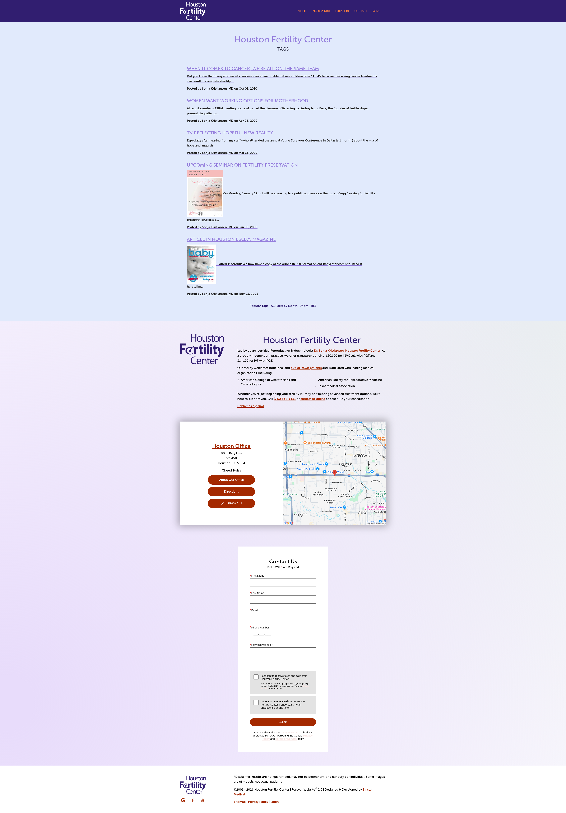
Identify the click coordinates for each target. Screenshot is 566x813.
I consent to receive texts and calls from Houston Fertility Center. (286, 682)
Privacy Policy (258, 801)
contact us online (312, 398)
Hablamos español (250, 406)
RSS (313, 305)
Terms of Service (286, 738)
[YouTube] (203, 800)
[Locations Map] (334, 473)
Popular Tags (259, 305)
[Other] (183, 800)
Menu (376, 11)
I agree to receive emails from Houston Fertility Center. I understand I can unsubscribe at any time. (283, 704)
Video (302, 11)
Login (274, 801)
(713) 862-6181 (285, 398)
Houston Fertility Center (362, 350)
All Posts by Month (284, 305)
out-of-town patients (306, 368)
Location (342, 11)
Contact (360, 11)
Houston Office (231, 446)
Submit (283, 721)
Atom (304, 305)
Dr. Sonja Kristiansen (329, 350)
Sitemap (240, 801)
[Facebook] (193, 800)
